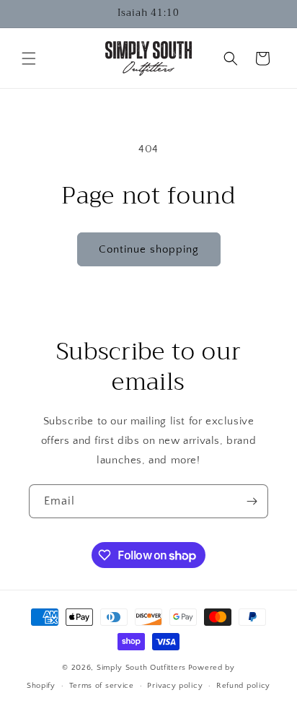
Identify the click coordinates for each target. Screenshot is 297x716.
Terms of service (101, 685)
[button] (29, 58)
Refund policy (243, 685)
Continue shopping (149, 249)
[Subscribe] (251, 501)
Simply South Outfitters (141, 667)
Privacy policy (175, 685)
